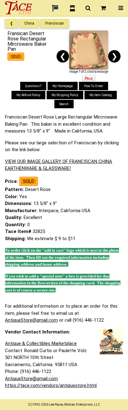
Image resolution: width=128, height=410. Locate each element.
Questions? (33, 86)
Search (64, 104)
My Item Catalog (100, 95)
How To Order (93, 86)
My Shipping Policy (65, 95)
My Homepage (63, 86)
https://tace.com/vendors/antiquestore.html (51, 385)
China (29, 23)
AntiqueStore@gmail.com (31, 320)
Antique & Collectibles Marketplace (41, 343)
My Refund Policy (28, 95)
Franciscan (54, 23)
